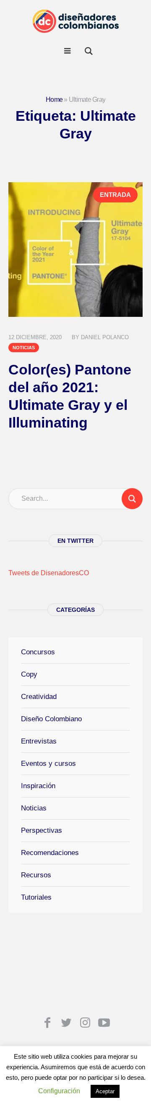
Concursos (38, 652)
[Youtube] (104, 1022)
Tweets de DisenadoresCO (48, 572)
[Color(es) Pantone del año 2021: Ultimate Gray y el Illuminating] (75, 249)
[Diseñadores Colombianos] (75, 21)
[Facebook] (47, 1022)
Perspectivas (41, 830)
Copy (29, 674)
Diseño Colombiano (51, 719)
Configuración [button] (59, 1090)
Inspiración (38, 786)
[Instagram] (85, 1022)
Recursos (36, 875)
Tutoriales (36, 897)
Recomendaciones (50, 853)
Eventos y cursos (48, 764)
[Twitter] (66, 1022)
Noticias (24, 347)
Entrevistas (39, 741)
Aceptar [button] (105, 1091)
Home (54, 99)
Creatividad (39, 697)
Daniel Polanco (105, 337)
